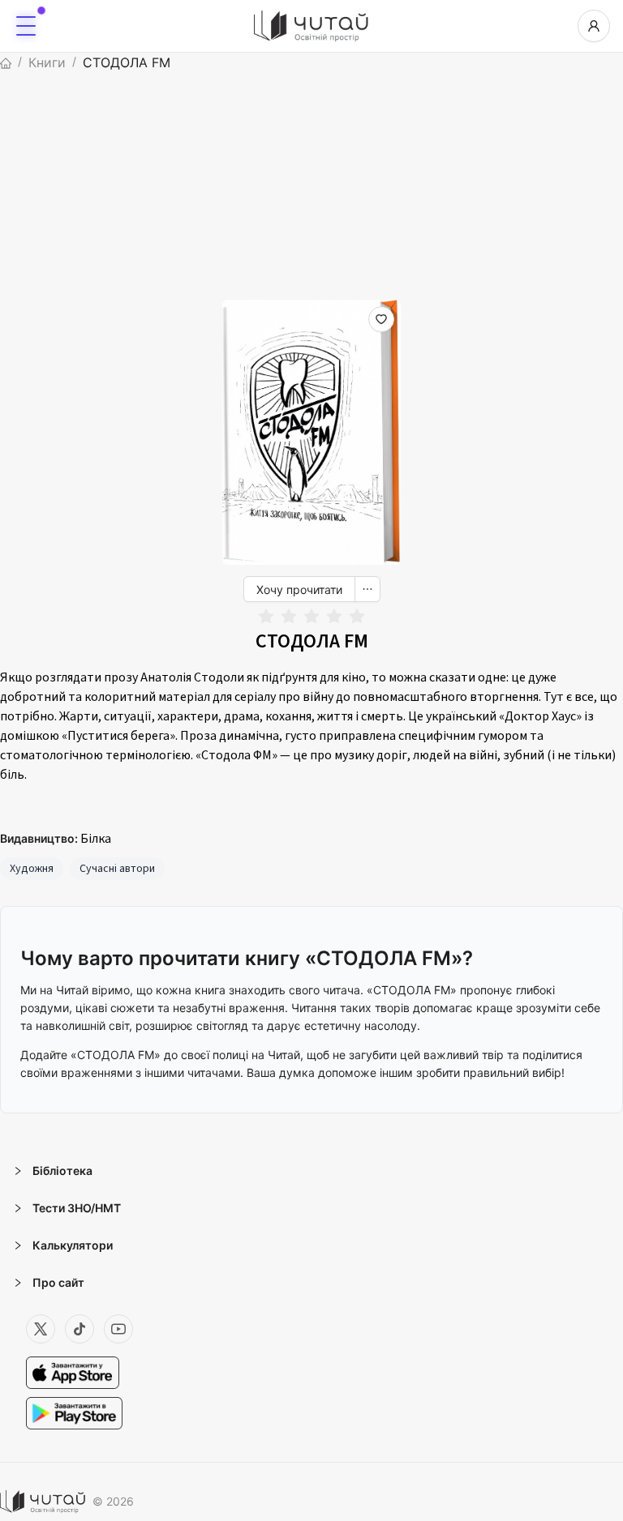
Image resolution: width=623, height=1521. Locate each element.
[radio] (266, 617)
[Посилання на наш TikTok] (79, 1329)
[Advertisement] (311, 186)
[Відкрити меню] (26, 26)
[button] (311, 1171)
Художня (32, 869)
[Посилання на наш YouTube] (118, 1329)
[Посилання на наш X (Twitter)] (40, 1329)
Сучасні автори (117, 869)
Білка (95, 839)
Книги (47, 62)
